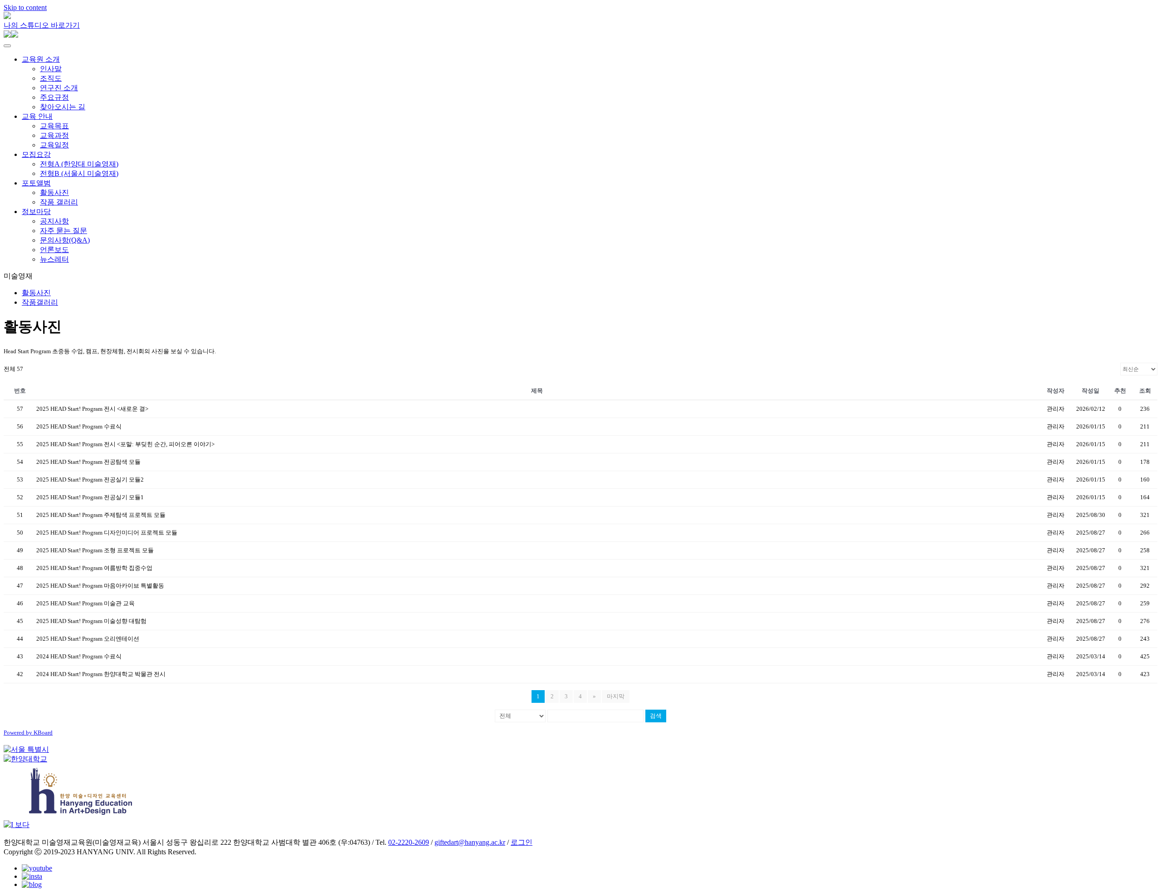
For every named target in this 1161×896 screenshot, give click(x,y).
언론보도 (54, 249)
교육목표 (54, 126)
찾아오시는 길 (62, 107)
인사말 (51, 69)
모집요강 (36, 154)
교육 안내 (37, 116)
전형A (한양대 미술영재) (79, 164)
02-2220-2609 (408, 842)
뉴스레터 (54, 259)
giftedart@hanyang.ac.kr (469, 842)
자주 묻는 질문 (63, 230)
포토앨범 (36, 183)
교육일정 (54, 145)
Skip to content (25, 7)
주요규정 (54, 97)
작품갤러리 (40, 302)
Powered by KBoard (28, 732)
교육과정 (54, 135)
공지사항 (54, 221)
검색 (656, 715)
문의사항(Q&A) (65, 240)
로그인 (521, 842)
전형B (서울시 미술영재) (79, 173)
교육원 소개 (41, 59)
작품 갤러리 (59, 202)
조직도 (51, 78)
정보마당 (36, 211)
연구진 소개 (59, 88)
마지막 (615, 696)
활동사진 (54, 192)
